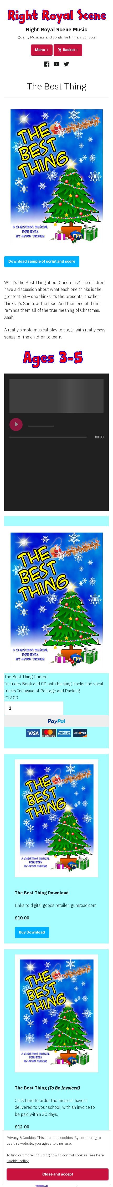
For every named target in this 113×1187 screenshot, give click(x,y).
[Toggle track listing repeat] (13, 447)
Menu (44, 50)
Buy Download (32, 932)
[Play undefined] (16, 424)
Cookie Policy (18, 1160)
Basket (72, 49)
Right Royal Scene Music (56, 29)
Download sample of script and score (41, 261)
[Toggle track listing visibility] (98, 447)
